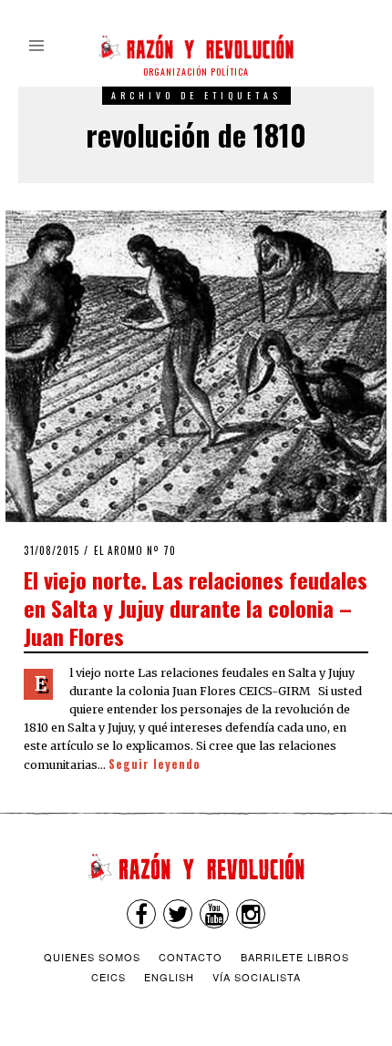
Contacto (190, 956)
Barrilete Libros (295, 956)
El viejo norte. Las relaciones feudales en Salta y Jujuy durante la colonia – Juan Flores (195, 607)
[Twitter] (177, 913)
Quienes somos (92, 956)
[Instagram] (250, 913)
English (169, 976)
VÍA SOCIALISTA (256, 976)
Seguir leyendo (154, 764)
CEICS (108, 976)
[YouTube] (214, 913)
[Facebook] (141, 913)
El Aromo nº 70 (135, 550)
